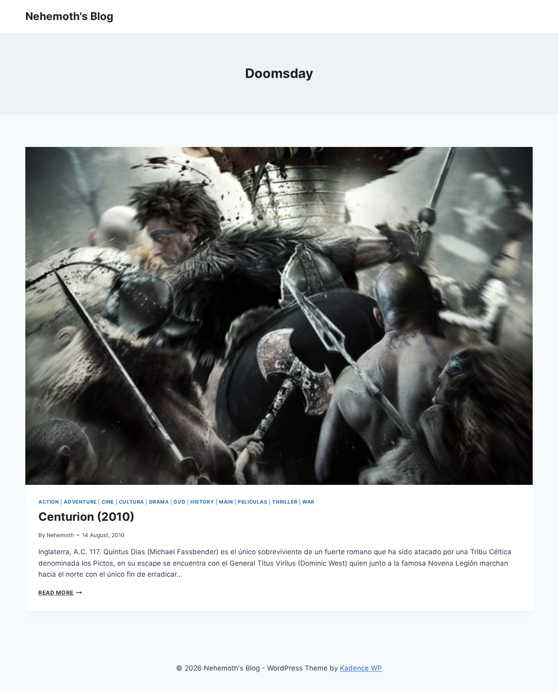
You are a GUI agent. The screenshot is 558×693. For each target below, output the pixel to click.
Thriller (284, 502)
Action (48, 502)
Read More (60, 592)
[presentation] (279, 316)
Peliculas (252, 502)
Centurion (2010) (86, 517)
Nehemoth (60, 535)
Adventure (80, 502)
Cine (108, 502)
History (202, 502)
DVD (179, 502)
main (226, 502)
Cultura (131, 502)
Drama (159, 502)
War (308, 502)
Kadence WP (361, 668)
